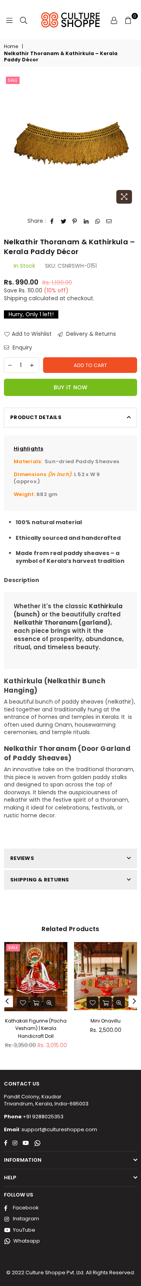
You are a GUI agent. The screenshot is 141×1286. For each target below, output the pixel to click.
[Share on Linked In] (86, 221)
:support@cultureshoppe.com (58, 1129)
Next (134, 1001)
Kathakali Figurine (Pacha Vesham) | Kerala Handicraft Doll (36, 1028)
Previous (7, 1001)
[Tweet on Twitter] (64, 221)
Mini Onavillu (105, 1020)
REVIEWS (22, 858)
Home (11, 46)
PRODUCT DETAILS (35, 417)
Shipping (15, 298)
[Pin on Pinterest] (75, 221)
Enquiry (21, 347)
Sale (13, 80)
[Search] (23, 20)
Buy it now (71, 387)
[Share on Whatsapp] (98, 221)
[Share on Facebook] (52, 221)
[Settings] (114, 20)
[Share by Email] (109, 221)
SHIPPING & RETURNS (39, 879)
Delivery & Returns (90, 334)
